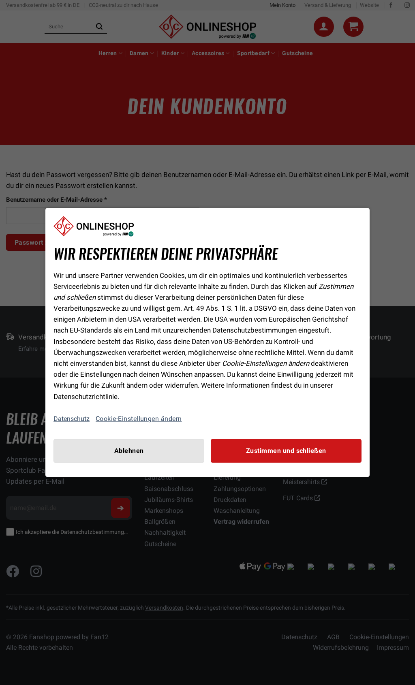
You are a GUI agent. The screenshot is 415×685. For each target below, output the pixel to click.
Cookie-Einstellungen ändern (139, 418)
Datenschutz (71, 419)
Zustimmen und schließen (286, 450)
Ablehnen (129, 450)
